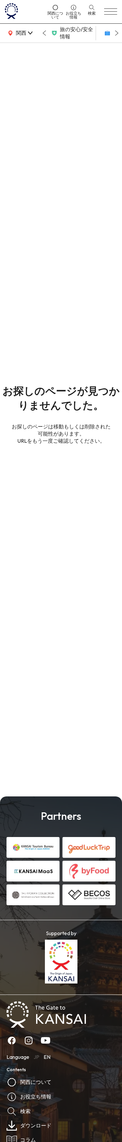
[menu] (110, 11)
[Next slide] (117, 33)
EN (47, 1057)
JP (36, 1057)
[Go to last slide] (44, 33)
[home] (24, 11)
